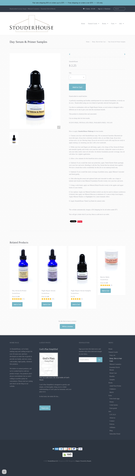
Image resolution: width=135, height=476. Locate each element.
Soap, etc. (113, 355)
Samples (112, 379)
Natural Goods (92, 23)
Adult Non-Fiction (115, 386)
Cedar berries (114, 405)
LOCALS (113, 414)
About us (112, 418)
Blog (111, 430)
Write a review (67, 326)
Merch (112, 392)
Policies (112, 424)
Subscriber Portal (115, 434)
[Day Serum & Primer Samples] (14, 138)
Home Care (113, 373)
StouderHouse (73, 61)
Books (104, 23)
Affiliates (112, 427)
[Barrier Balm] (111, 259)
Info (120, 23)
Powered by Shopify (85, 461)
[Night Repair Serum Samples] (82, 266)
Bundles (112, 376)
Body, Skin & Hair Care (99, 42)
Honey (112, 402)
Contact (112, 421)
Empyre (78, 461)
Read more (45, 408)
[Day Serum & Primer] (23, 266)
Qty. (70, 73)
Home (83, 23)
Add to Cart (77, 87)
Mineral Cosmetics (115, 364)
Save (80, 221)
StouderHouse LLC (53, 461)
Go (99, 360)
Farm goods (113, 408)
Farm (112, 23)
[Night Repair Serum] (53, 266)
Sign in (100, 9)
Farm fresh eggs (114, 398)
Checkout (107, 9)
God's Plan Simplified (48, 349)
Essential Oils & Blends (115, 369)
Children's (113, 389)
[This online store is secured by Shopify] (67, 454)
